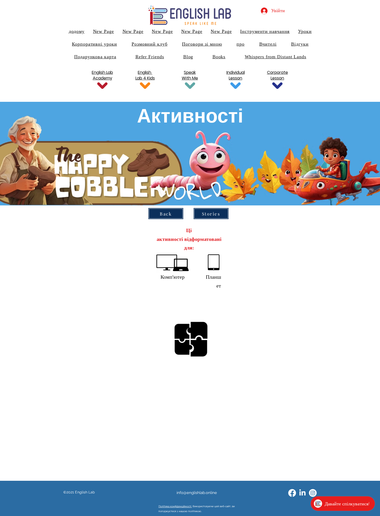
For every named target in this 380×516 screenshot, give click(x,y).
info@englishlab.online (197, 492)
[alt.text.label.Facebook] (292, 493)
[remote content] (190, 389)
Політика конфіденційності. (175, 506)
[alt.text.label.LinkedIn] (302, 493)
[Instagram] (313, 493)
